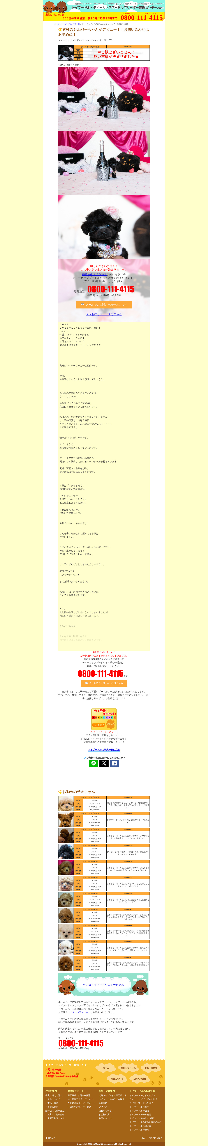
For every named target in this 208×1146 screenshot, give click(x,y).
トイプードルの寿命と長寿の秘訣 (146, 1122)
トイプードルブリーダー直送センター (67, 1065)
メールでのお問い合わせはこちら (106, 304)
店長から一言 (105, 1110)
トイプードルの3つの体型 (142, 1118)
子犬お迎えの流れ (53, 1095)
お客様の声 (104, 1114)
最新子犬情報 (151, 1068)
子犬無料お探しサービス (79, 1107)
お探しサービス (128, 1068)
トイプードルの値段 (139, 1110)
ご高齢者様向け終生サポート (81, 1103)
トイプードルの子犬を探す (111, 1099)
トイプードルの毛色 (139, 1107)
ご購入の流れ (139, 1078)
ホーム (106, 1068)
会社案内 (103, 1103)
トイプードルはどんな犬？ (142, 1095)
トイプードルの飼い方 (140, 1126)
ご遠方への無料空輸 (55, 1114)
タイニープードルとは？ (141, 1103)
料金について (117, 1078)
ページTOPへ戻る (153, 1138)
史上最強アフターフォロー (80, 1099)
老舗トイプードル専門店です (113, 1095)
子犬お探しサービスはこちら (104, 314)
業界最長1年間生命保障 (79, 1095)
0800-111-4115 (110, 289)
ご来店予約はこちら (55, 1118)
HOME (51, 1138)
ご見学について (52, 1099)
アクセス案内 (51, 1107)
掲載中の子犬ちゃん (94, 274)
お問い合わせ (105, 1118)
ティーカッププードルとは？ (143, 1099)
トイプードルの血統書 (140, 1114)
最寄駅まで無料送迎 (55, 1110)
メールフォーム (80, 1012)
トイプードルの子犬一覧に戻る (104, 749)
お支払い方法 (51, 1103)
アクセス (103, 1107)
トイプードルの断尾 (139, 1129)
